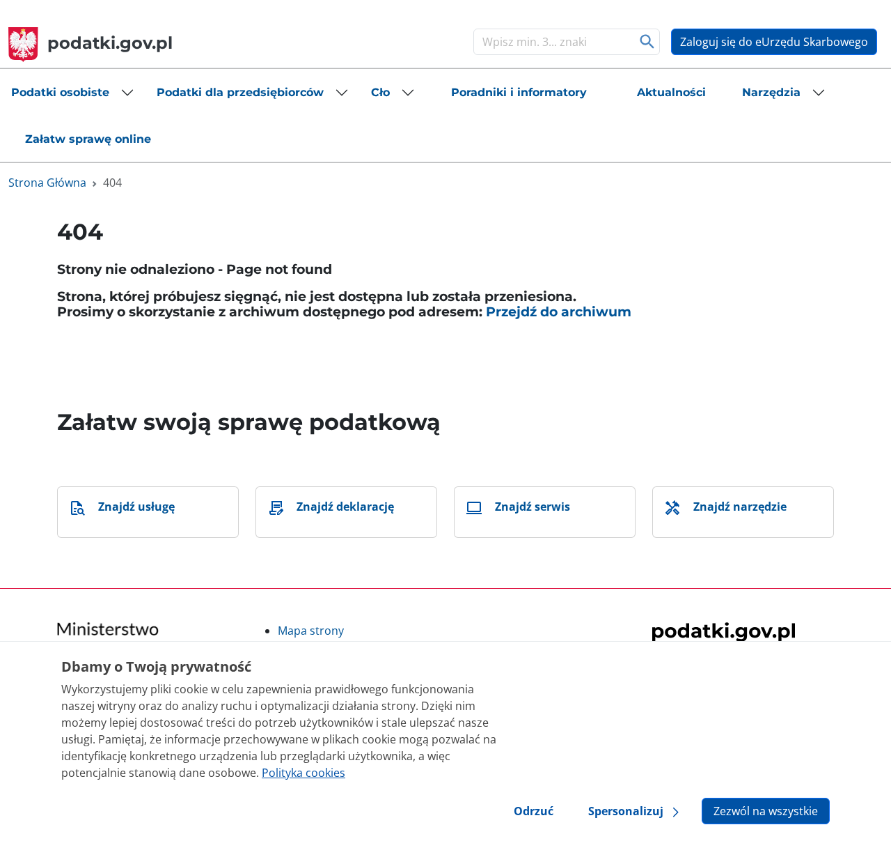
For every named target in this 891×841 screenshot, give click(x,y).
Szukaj (647, 41)
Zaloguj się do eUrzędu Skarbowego (774, 41)
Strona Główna (47, 182)
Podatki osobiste (60, 92)
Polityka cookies (303, 772)
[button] (72, 92)
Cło (380, 92)
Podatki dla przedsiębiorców (240, 92)
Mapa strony (311, 630)
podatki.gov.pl (110, 43)
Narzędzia (771, 92)
